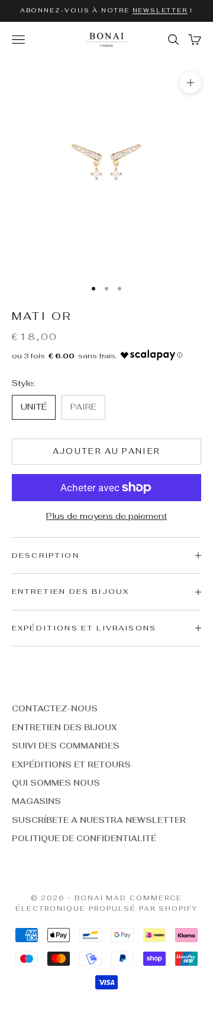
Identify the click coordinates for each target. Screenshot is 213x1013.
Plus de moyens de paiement (106, 516)
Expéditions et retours (71, 765)
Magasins (36, 801)
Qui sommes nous (56, 783)
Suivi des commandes (66, 746)
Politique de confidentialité (84, 839)
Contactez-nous (55, 709)
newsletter (160, 10)
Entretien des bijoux (64, 728)
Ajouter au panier (107, 451)
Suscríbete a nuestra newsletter (99, 820)
